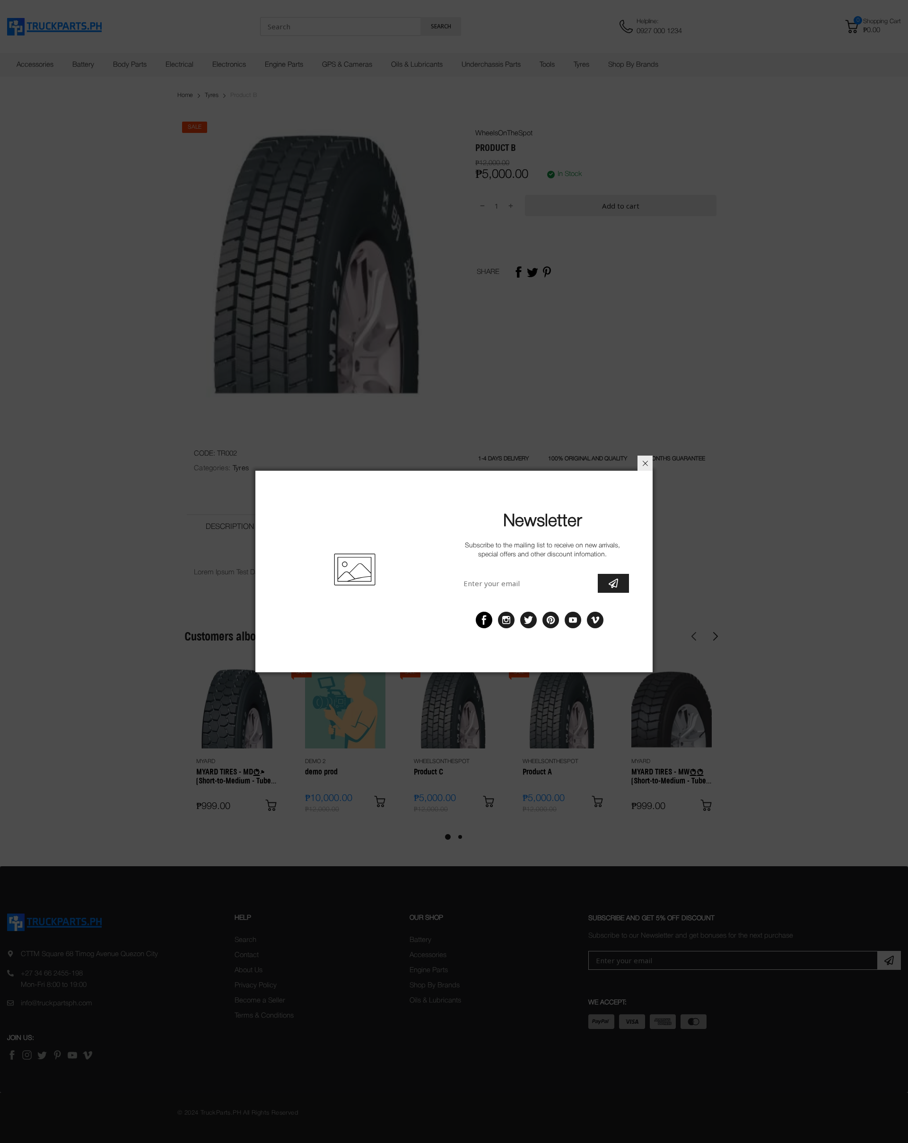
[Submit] (613, 583)
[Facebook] (484, 620)
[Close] (645, 463)
